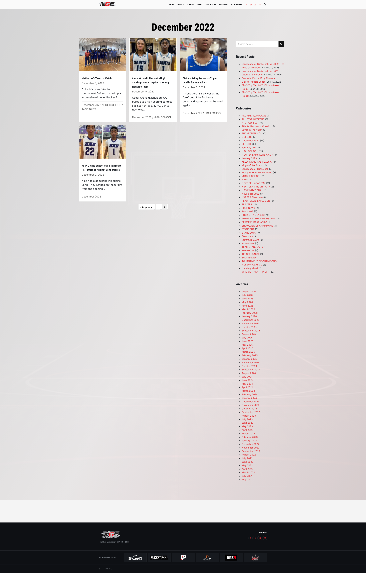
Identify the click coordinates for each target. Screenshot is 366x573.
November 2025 (250, 323)
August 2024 (249, 373)
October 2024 (249, 366)
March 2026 (248, 309)
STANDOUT (248, 229)
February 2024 (250, 394)
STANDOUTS (249, 232)
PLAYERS (190, 4)
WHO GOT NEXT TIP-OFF (255, 271)
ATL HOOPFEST (250, 122)
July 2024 (247, 376)
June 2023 (247, 422)
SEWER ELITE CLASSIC (254, 222)
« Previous (146, 207)
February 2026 (250, 312)
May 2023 (247, 426)
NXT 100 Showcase (252, 197)
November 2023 (250, 405)
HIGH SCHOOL (112, 104)
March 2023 (248, 433)
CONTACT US (210, 4)
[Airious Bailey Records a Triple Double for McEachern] (203, 80)
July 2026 (247, 295)
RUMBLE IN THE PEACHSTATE (258, 218)
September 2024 (251, 369)
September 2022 (251, 451)
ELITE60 (246, 144)
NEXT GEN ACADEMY (253, 183)
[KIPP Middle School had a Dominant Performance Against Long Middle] (102, 163)
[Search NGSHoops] (264, 4)
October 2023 (249, 408)
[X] (255, 4)
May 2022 (247, 465)
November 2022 (250, 193)
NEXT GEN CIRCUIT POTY (256, 186)
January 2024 (249, 398)
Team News (89, 108)
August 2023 (249, 415)
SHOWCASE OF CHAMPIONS (257, 225)
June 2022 (247, 461)
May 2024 (247, 383)
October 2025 (249, 327)
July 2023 (247, 419)
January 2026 (249, 316)
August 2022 (249, 454)
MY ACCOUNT (236, 4)
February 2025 (250, 355)
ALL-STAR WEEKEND (253, 119)
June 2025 (247, 341)
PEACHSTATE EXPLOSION (256, 200)
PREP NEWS (248, 208)
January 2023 (249, 158)
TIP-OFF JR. (248, 250)
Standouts (247, 236)
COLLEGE (247, 137)
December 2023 (250, 401)
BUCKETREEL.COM (252, 133)
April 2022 (247, 469)
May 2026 (247, 302)
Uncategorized (250, 268)
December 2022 (91, 104)
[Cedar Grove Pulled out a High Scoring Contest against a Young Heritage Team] (153, 80)
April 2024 (247, 387)
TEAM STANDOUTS (252, 246)
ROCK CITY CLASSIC (253, 215)
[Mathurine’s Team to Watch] (102, 80)
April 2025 (247, 348)
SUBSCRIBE (223, 4)
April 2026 (247, 305)
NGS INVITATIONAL (252, 190)
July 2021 (247, 476)
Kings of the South (252, 165)
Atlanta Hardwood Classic (256, 126)
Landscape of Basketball (255, 168)
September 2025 (251, 330)
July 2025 (247, 337)
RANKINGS (247, 211)
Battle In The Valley (252, 129)
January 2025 (249, 358)
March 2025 (248, 351)
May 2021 (247, 479)
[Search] (281, 44)
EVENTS (180, 4)
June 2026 (247, 298)
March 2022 (248, 472)
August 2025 (249, 334)
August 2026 (249, 291)
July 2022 (247, 458)
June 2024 (247, 380)
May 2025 (247, 344)
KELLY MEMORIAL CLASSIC (257, 161)
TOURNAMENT (250, 257)
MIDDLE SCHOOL (251, 176)
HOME (171, 4)
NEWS (199, 4)
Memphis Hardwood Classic (257, 172)
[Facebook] (246, 4)
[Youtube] (259, 4)
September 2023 (251, 412)
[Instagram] (251, 4)
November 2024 (250, 362)
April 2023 (247, 429)
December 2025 (250, 319)
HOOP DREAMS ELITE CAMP (257, 154)
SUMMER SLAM (250, 239)
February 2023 (250, 147)
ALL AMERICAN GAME (254, 115)
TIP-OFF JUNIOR (250, 254)
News (245, 179)
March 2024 (248, 390)
